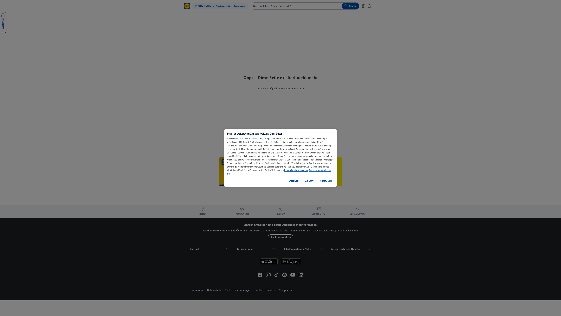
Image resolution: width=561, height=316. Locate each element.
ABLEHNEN (294, 181)
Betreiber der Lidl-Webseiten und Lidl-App (252, 138)
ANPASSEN (309, 181)
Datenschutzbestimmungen (296, 170)
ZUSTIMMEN (326, 181)
